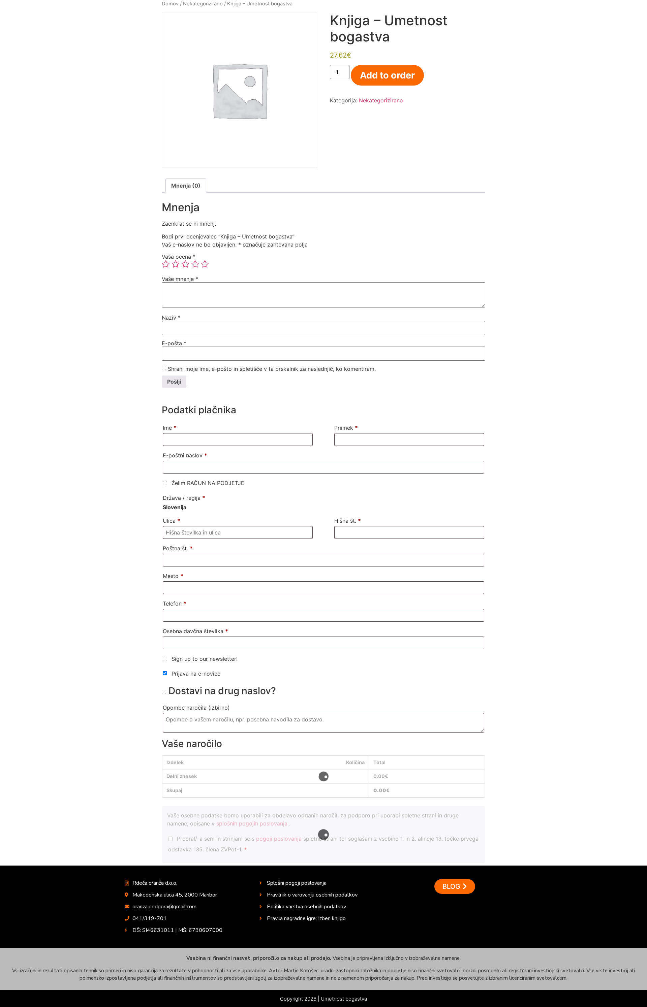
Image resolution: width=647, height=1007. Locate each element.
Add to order (387, 75)
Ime (170, 427)
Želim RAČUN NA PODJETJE (207, 483)
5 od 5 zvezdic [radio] (205, 264)
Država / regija (184, 497)
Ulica (171, 520)
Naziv (171, 317)
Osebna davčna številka (195, 631)
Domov (170, 4)
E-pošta (174, 343)
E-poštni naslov (185, 455)
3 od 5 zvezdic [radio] (185, 264)
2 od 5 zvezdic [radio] (176, 264)
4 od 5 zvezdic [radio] (195, 264)
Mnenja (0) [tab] (186, 185)
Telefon (174, 603)
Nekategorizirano (203, 4)
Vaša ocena (178, 256)
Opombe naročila (196, 707)
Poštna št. (178, 548)
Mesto (173, 576)
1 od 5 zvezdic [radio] (166, 264)
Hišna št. (347, 520)
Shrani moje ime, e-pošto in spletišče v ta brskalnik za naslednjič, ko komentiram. (272, 368)
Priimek (346, 427)
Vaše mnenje (180, 279)
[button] (454, 886)
